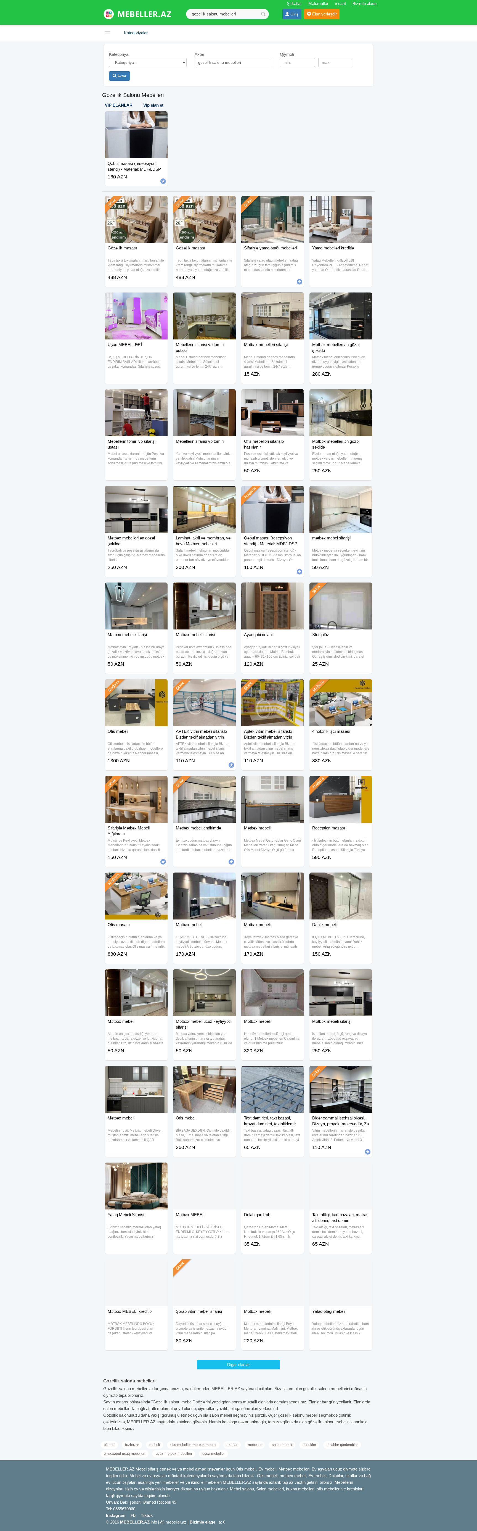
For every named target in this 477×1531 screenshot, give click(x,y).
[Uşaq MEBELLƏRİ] (136, 299)
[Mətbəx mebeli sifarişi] (136, 589)
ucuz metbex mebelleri (174, 1453)
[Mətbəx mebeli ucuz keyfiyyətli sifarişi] (204, 976)
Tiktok (147, 1515)
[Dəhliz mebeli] (340, 879)
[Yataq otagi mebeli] (340, 1266)
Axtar (121, 76)
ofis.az (109, 1445)
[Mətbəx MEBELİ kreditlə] (136, 1266)
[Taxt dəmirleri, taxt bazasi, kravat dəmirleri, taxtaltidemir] (272, 1073)
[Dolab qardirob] (272, 1169)
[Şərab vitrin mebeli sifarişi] (204, 1266)
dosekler (309, 1445)
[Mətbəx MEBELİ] (204, 1169)
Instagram (115, 1515)
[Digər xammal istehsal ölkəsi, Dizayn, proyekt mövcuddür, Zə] (340, 1073)
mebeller (254, 1445)
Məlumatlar (318, 3)
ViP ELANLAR (118, 105)
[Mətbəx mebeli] (272, 783)
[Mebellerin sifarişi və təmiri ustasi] (204, 299)
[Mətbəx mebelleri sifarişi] (272, 299)
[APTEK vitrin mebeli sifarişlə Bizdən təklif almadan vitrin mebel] (204, 686)
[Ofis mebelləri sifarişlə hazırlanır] (272, 396)
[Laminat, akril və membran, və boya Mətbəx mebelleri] (204, 493)
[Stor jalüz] (340, 589)
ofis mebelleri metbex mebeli (193, 1445)
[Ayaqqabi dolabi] (272, 589)
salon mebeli (282, 1445)
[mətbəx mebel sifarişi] (340, 493)
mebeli (154, 1445)
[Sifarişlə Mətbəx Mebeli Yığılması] (136, 783)
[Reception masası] (340, 783)
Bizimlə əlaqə (365, 3)
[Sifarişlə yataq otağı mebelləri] (272, 203)
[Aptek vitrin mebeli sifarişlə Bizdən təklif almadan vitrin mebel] (272, 686)
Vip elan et (153, 105)
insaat (340, 3)
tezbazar (132, 1445)
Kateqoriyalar (136, 32)
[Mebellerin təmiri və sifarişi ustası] (136, 396)
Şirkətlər (294, 3)
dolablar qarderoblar (342, 1445)
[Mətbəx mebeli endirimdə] (204, 783)
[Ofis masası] (136, 879)
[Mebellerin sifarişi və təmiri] (204, 396)
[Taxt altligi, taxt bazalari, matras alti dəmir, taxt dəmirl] (340, 1169)
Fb (133, 1515)
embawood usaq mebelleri (124, 1453)
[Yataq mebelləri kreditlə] (340, 203)
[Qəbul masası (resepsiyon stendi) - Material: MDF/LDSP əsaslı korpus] (272, 493)
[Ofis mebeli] (136, 686)
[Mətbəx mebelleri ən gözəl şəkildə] (340, 299)
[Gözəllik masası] (136, 203)
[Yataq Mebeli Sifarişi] (136, 1169)
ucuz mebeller (213, 1453)
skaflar (232, 1445)
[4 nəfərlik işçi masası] (340, 686)
